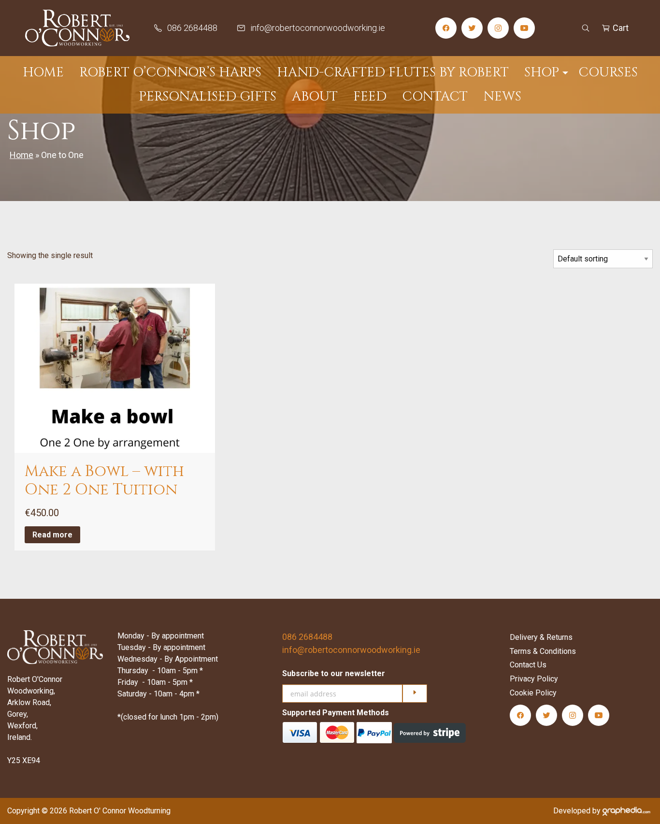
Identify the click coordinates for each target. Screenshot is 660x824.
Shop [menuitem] (541, 72)
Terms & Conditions (543, 651)
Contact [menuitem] (435, 96)
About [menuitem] (315, 96)
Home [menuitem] (43, 72)
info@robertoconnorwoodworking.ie (351, 650)
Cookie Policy (533, 692)
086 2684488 (307, 637)
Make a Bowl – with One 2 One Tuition (104, 480)
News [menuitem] (502, 96)
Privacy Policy (534, 678)
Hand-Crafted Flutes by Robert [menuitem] (393, 72)
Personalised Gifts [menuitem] (207, 96)
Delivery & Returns (541, 637)
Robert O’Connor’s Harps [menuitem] (170, 72)
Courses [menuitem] (608, 72)
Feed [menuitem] (370, 96)
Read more (52, 534)
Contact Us (528, 664)
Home (21, 155)
